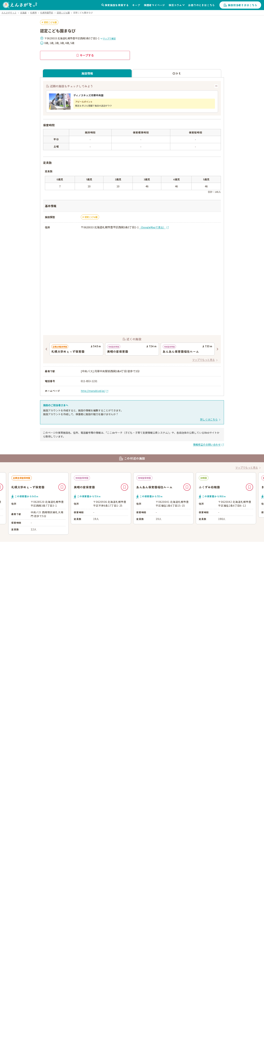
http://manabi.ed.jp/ (93, 391)
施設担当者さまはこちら (242, 5)
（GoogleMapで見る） (152, 227)
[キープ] (62, 487)
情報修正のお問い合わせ (207, 444)
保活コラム (175, 5)
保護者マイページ (154, 5)
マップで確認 (109, 38)
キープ (136, 5)
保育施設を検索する (117, 5)
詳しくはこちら (209, 419)
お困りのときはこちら (201, 5)
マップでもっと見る (203, 359)
